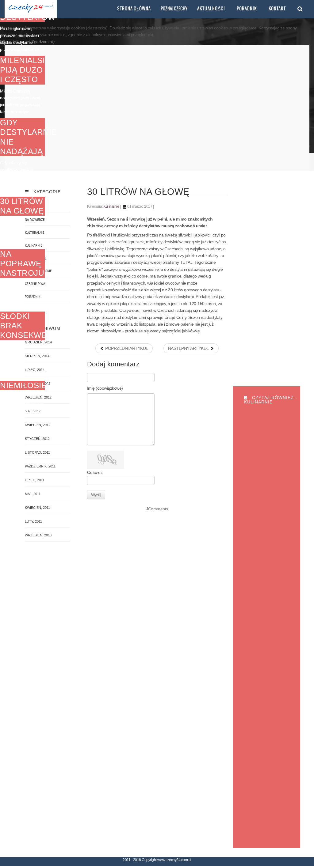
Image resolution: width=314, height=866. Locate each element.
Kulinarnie (111, 206)
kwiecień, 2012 (37, 425)
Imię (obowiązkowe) (105, 388)
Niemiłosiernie (33, 385)
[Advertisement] (157, 108)
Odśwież (95, 472)
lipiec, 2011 (34, 480)
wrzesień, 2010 (38, 535)
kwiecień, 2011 (37, 507)
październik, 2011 (40, 466)
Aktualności (211, 9)
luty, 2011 (33, 521)
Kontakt (277, 9)
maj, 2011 (32, 494)
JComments (157, 508)
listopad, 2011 (37, 452)
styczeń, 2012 (37, 439)
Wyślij (96, 494)
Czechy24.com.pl (31, 9)
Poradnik (247, 9)
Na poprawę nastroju (22, 263)
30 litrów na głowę (22, 206)
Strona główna (134, 9)
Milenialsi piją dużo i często (22, 70)
